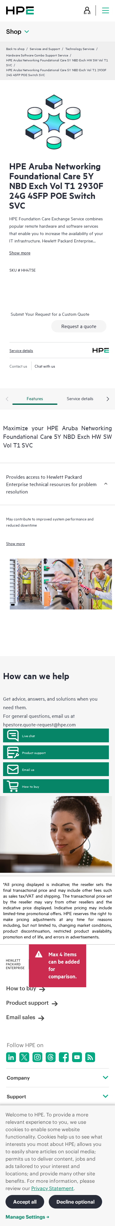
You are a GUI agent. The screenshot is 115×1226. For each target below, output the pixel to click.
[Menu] (105, 10)
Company (18, 1078)
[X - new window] (24, 1057)
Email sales (20, 1017)
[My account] (87, 10)
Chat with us (45, 366)
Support (16, 1096)
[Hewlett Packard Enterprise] (20, 10)
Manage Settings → (27, 1217)
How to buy (30, 786)
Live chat (28, 735)
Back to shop (15, 48)
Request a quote (78, 326)
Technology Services (79, 48)
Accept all (24, 1202)
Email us (28, 769)
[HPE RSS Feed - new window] (90, 1057)
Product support (34, 752)
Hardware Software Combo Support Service (37, 54)
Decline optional (75, 1202)
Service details (21, 350)
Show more (19, 252)
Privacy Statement (52, 1188)
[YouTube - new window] (77, 1057)
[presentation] (108, 399)
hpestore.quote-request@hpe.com (39, 724)
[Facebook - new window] (64, 1057)
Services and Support (45, 48)
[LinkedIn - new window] (11, 1057)
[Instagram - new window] (37, 1057)
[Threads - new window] (51, 1057)
